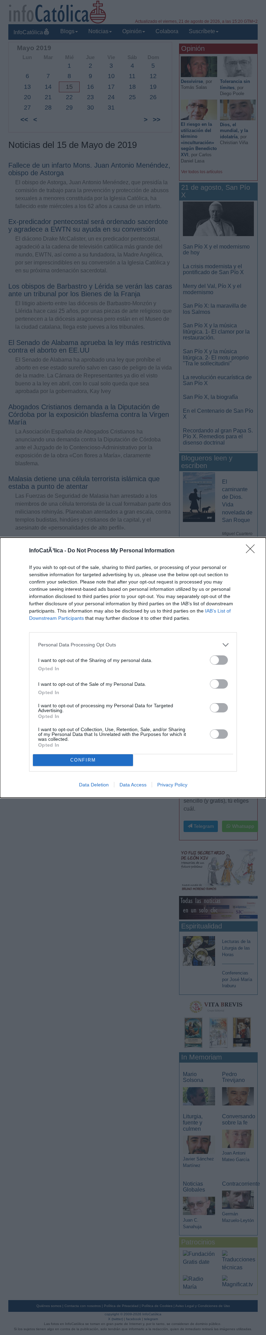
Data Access (133, 784)
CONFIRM (83, 760)
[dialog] (133, 668)
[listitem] (133, 644)
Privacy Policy (172, 784)
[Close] (252, 551)
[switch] (219, 660)
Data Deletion (94, 784)
